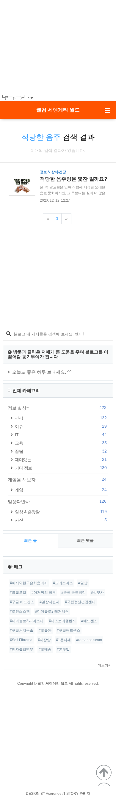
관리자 (84, 794)
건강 (60, 418)
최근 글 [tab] (30, 540)
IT (60, 434)
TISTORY (71, 794)
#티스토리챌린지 (62, 621)
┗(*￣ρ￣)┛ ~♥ (16, 97)
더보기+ (104, 665)
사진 (60, 520)
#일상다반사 (49, 602)
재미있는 (60, 459)
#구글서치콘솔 (21, 630)
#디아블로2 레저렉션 (52, 611)
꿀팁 (60, 451)
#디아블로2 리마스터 (26, 621)
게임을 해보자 (57, 479)
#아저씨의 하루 (44, 592)
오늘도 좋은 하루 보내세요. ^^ (41, 372)
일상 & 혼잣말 (60, 511)
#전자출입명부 (21, 649)
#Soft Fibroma (21, 640)
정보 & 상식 (57, 407)
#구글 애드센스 (22, 602)
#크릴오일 (18, 592)
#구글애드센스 (68, 630)
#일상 (82, 583)
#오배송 (45, 649)
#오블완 (45, 630)
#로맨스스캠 (20, 611)
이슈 (60, 426)
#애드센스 (89, 621)
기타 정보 (60, 467)
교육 (60, 442)
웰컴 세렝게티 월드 (58, 110)
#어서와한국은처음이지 (29, 583)
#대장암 (44, 640)
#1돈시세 (63, 640)
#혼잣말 (63, 649)
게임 (60, 489)
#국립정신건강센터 (80, 602)
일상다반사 (57, 501)
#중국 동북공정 (73, 592)
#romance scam (89, 640)
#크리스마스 (63, 583)
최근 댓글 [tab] (85, 540)
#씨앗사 (97, 592)
